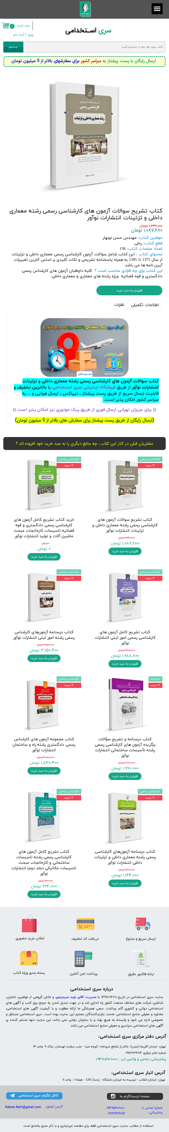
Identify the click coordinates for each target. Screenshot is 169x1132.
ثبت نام (18, 34)
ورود (30, 34)
